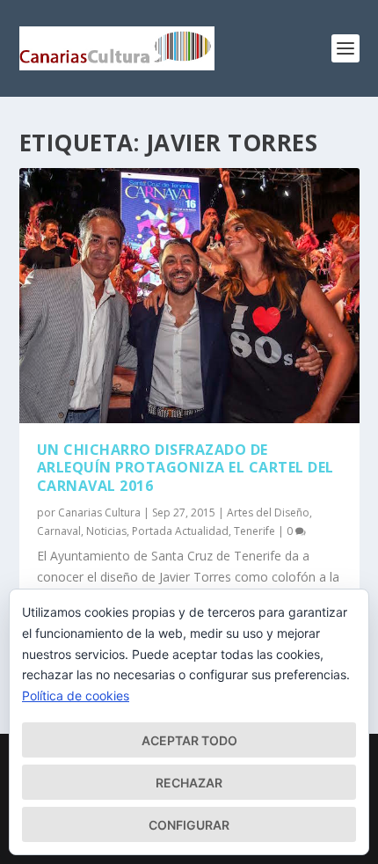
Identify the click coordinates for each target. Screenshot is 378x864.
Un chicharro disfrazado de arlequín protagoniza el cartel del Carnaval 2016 (185, 468)
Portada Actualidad (180, 531)
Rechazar (189, 782)
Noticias (106, 531)
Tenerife (254, 531)
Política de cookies (75, 695)
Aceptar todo (189, 740)
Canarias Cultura (99, 512)
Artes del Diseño (268, 512)
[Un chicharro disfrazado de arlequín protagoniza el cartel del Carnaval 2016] (189, 295)
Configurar (189, 824)
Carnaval (59, 531)
